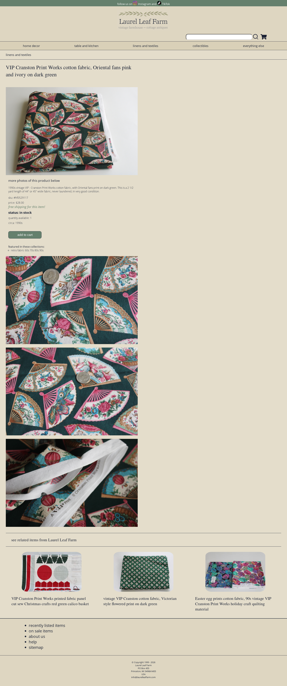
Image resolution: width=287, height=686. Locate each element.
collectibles (200, 46)
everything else (253, 46)
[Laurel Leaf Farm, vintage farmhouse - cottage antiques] (143, 20)
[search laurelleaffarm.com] (256, 37)
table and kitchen (86, 46)
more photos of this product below (34, 180)
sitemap (36, 647)
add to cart (25, 235)
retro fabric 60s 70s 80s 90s (27, 250)
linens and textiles (145, 46)
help (33, 642)
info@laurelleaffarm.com (143, 677)
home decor (31, 46)
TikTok (166, 4)
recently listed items (47, 625)
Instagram (144, 4)
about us (37, 636)
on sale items (41, 631)
